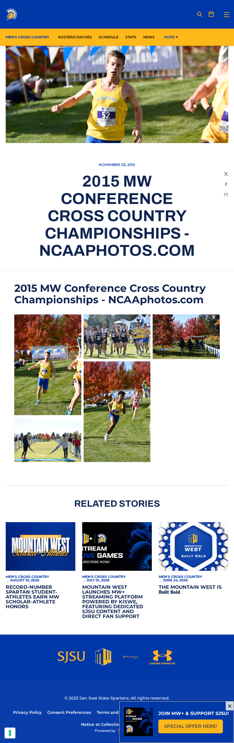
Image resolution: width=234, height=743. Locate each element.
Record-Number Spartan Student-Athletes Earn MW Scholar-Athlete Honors (32, 596)
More (169, 37)
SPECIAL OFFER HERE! (193, 728)
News (149, 37)
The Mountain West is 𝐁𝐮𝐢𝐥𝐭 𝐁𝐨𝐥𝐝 (190, 589)
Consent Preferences (69, 712)
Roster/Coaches (75, 37)
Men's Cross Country (27, 576)
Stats (132, 37)
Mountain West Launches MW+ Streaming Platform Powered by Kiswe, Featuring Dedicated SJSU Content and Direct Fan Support (112, 601)
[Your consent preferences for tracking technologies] (10, 733)
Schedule (108, 37)
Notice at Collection (101, 724)
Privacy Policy (27, 712)
